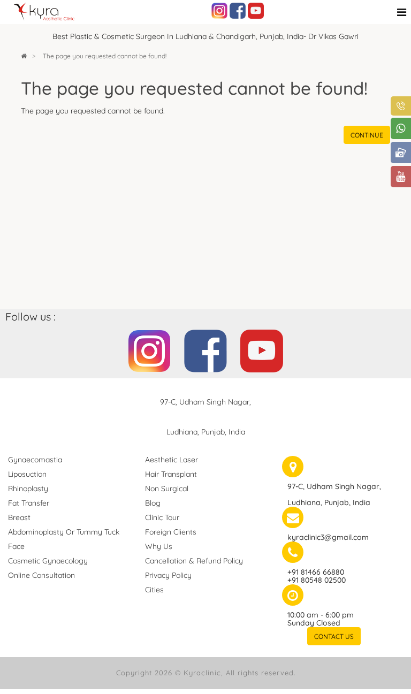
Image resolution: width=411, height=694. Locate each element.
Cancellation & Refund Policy (194, 561)
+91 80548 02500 (316, 580)
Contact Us (334, 636)
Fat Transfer (28, 503)
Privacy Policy (168, 575)
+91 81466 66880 (315, 572)
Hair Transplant (171, 474)
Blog (153, 503)
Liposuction (27, 474)
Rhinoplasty (28, 488)
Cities (154, 589)
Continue (367, 135)
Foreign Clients (170, 532)
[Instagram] (219, 10)
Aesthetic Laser (171, 459)
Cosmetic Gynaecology (48, 561)
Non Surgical (166, 488)
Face (16, 546)
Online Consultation (41, 575)
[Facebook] (238, 10)
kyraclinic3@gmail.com (328, 537)
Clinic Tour (162, 517)
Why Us (158, 546)
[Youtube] (256, 10)
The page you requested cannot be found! (104, 56)
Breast (19, 517)
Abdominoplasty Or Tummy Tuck (63, 532)
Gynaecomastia (35, 459)
